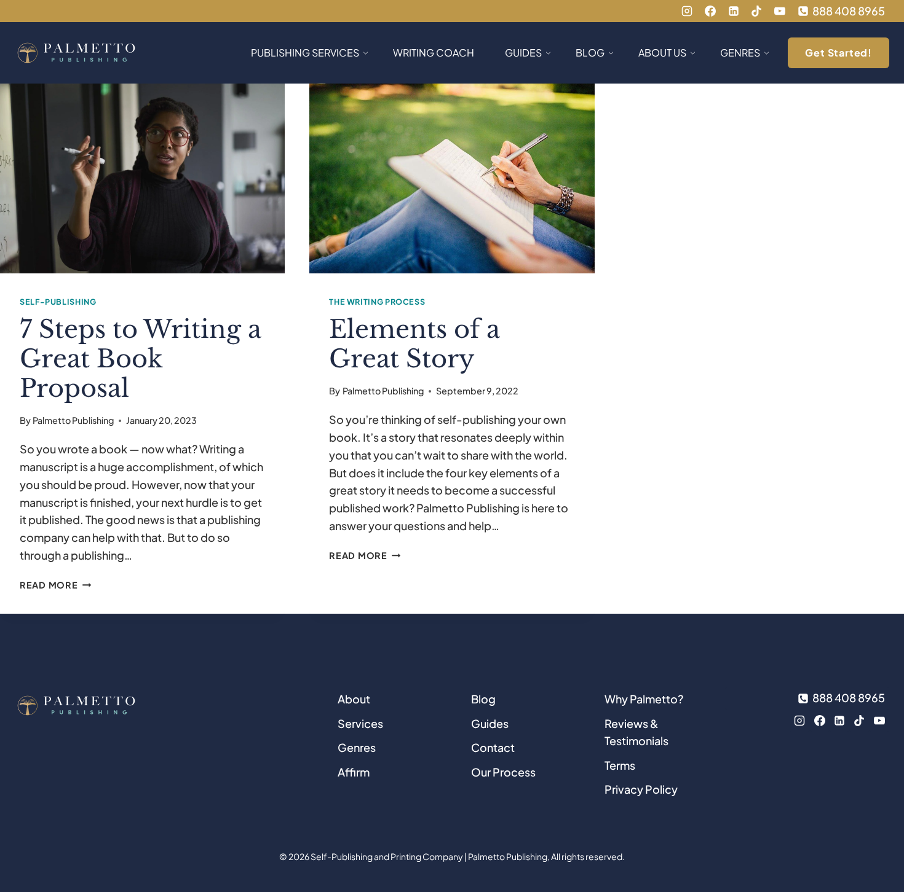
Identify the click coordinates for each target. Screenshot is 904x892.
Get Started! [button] (838, 52)
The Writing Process (377, 302)
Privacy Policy (641, 789)
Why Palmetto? (644, 699)
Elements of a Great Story (414, 344)
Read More (55, 584)
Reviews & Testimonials (636, 732)
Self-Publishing (58, 302)
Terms (620, 765)
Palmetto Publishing (73, 420)
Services (360, 723)
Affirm (354, 772)
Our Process (503, 772)
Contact (493, 747)
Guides (490, 723)
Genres (357, 747)
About (354, 699)
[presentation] (142, 178)
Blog (483, 699)
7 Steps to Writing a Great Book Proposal (140, 359)
